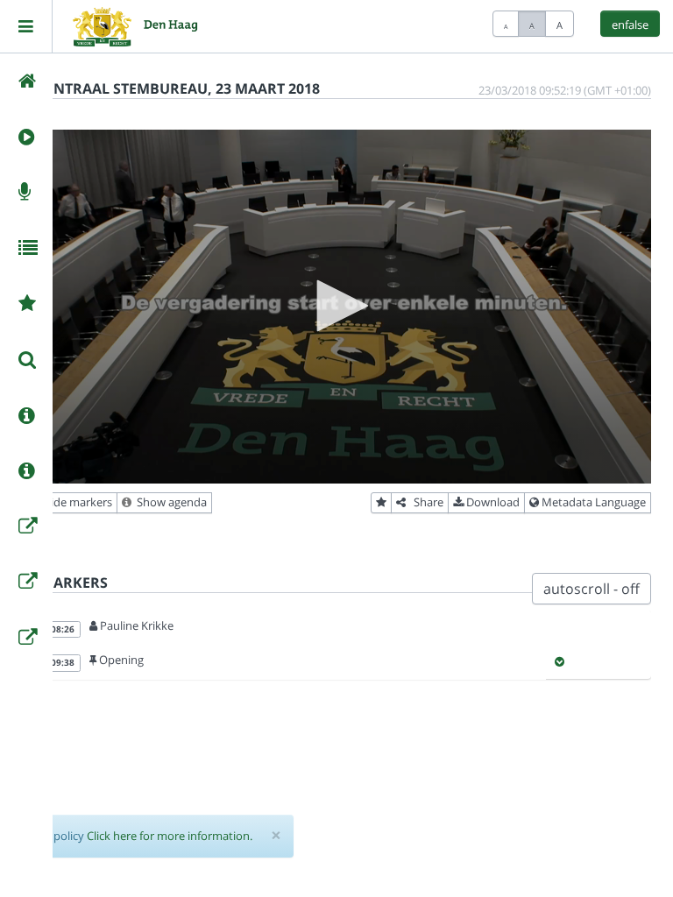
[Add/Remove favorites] (381, 502)
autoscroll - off (591, 588)
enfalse (630, 24)
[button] (336, 305)
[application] (336, 307)
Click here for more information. (169, 836)
